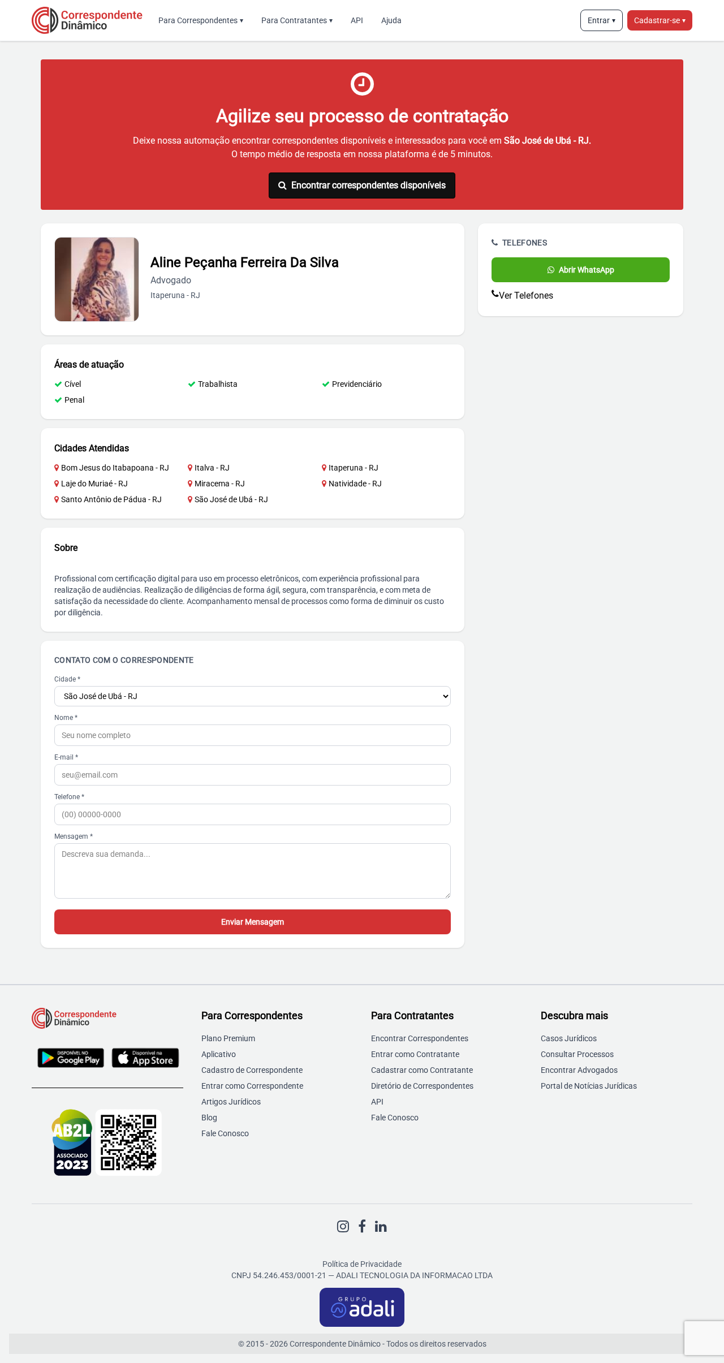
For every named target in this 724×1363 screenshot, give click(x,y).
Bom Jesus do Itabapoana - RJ (115, 467)
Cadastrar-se (660, 20)
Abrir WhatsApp (586, 269)
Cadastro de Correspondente (252, 1070)
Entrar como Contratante (415, 1054)
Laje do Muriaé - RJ (94, 483)
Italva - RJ (212, 467)
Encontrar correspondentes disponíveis (368, 185)
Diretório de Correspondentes (422, 1085)
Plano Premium (228, 1038)
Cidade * (67, 679)
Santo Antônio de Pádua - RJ (111, 499)
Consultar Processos (577, 1054)
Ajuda (391, 20)
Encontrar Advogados (579, 1070)
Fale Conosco (225, 1133)
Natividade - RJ (355, 483)
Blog (209, 1117)
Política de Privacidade (362, 1264)
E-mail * (66, 757)
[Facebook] (362, 1227)
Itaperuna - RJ (353, 467)
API (357, 20)
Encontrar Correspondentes (419, 1038)
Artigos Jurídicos (231, 1101)
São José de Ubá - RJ (231, 499)
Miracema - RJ (220, 483)
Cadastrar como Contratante (422, 1070)
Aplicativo (218, 1054)
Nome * (65, 718)
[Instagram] (343, 1227)
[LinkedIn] (381, 1227)
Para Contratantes (297, 20)
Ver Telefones (526, 295)
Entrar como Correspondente (252, 1085)
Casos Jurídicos (569, 1038)
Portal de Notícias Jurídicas (589, 1085)
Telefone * (69, 797)
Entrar (601, 20)
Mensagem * (73, 836)
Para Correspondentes (200, 20)
